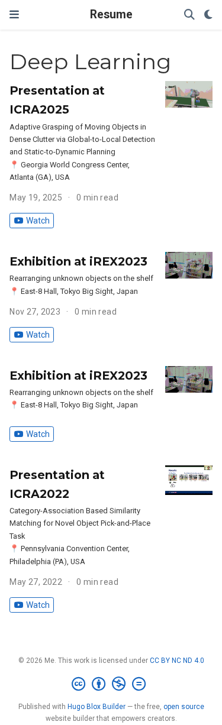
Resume (111, 14)
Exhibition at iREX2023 (78, 261)
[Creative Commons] (111, 684)
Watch (38, 220)
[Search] (189, 15)
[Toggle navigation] (14, 14)
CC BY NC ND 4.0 (177, 660)
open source (183, 707)
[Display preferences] (208, 15)
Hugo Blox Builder (96, 707)
